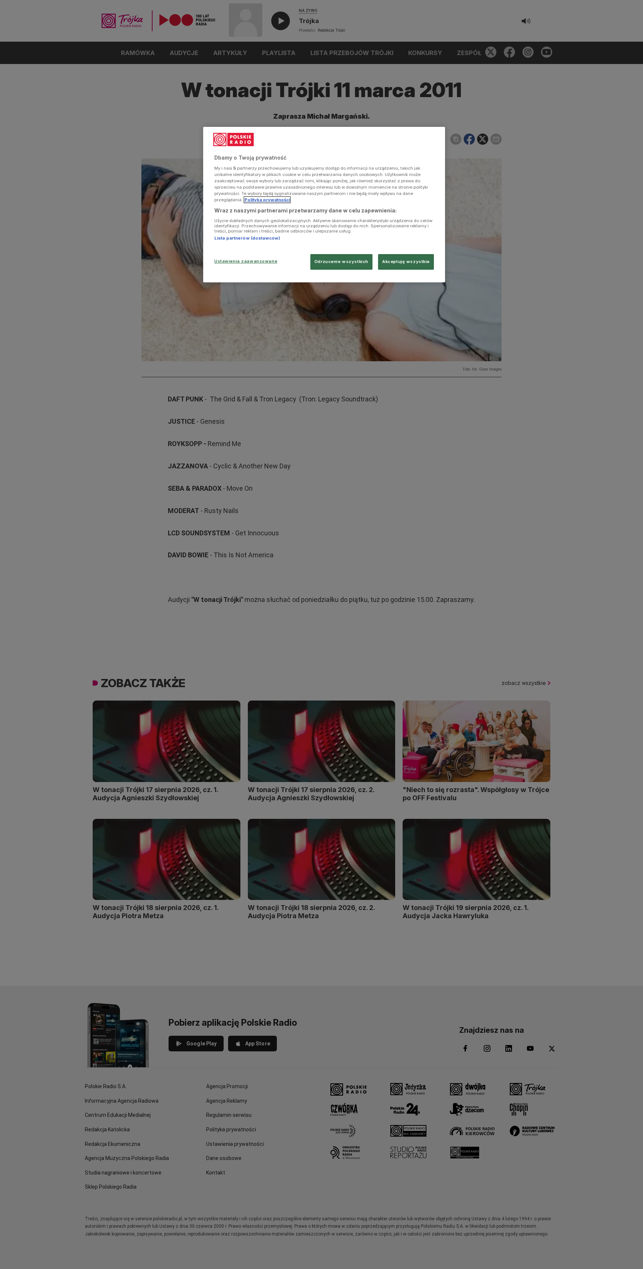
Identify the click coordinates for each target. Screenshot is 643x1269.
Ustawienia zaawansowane (245, 261)
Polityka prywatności (267, 199)
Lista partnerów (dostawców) (247, 238)
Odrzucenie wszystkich (341, 261)
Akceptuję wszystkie (406, 261)
